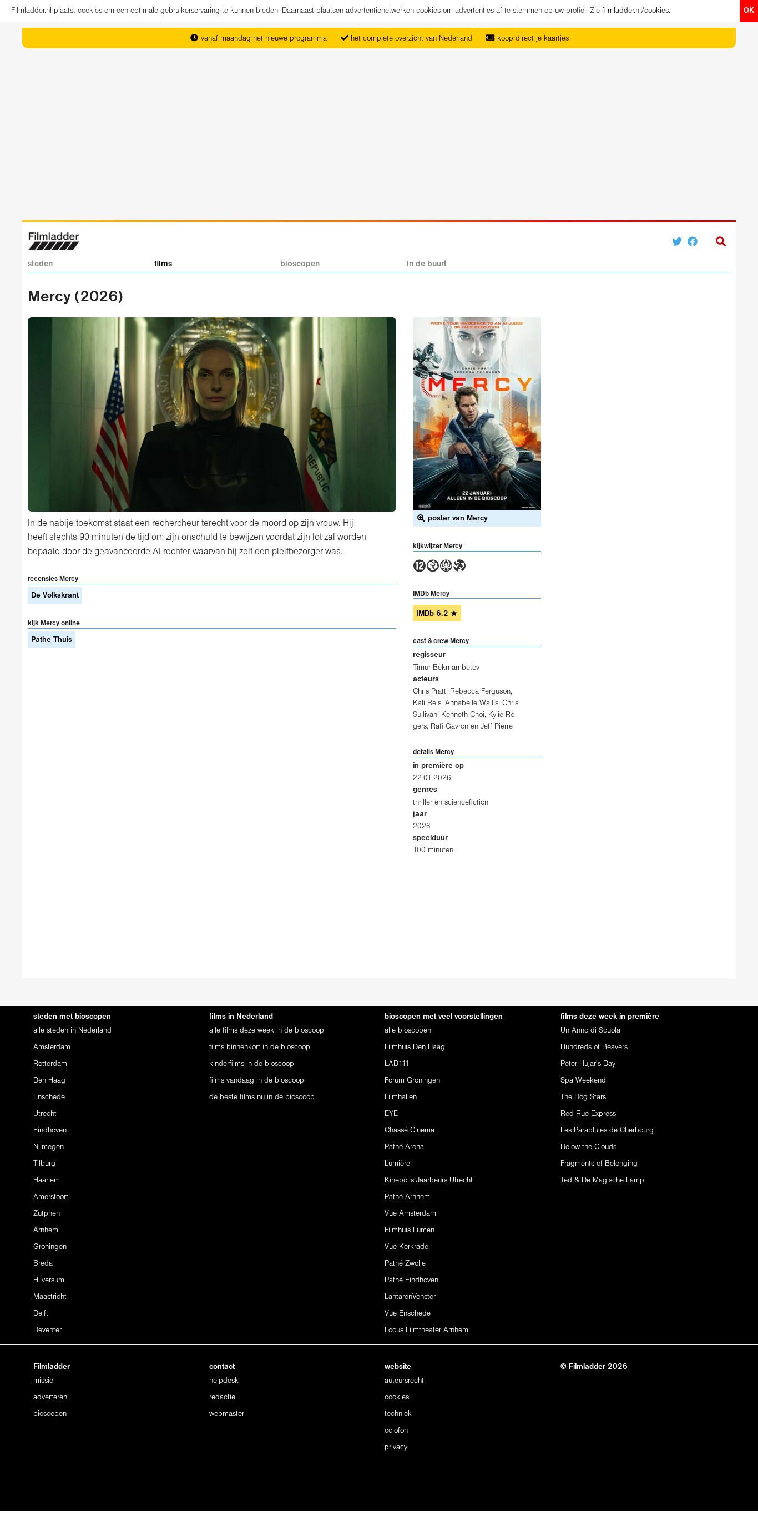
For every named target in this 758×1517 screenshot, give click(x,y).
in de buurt (427, 264)
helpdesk (224, 1381)
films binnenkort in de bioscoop (259, 1047)
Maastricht (50, 1297)
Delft (40, 1314)
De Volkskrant (55, 596)
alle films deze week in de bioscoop (266, 1031)
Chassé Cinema (409, 1130)
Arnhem (45, 1230)
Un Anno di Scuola (590, 1031)
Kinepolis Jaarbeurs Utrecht (429, 1180)
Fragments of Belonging (599, 1164)
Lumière (397, 1164)
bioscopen (300, 264)
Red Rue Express (588, 1114)
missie (43, 1381)
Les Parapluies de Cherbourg (607, 1130)
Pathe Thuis (51, 640)
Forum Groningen (412, 1081)
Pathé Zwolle (405, 1264)
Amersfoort (50, 1197)
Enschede (49, 1097)
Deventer (47, 1330)
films (163, 264)
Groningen (50, 1247)
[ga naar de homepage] (53, 240)
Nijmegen (48, 1147)
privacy (396, 1447)
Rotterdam (50, 1064)
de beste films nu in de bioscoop (262, 1097)
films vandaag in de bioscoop (256, 1081)
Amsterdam (51, 1047)
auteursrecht (404, 1381)
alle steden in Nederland (72, 1031)
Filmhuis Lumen (409, 1230)
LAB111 (397, 1064)
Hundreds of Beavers (594, 1047)
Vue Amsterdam (410, 1214)
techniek (398, 1414)
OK (749, 11)
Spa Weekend (583, 1081)
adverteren (50, 1397)
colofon (396, 1431)
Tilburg (44, 1164)
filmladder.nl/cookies (635, 11)
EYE (391, 1114)
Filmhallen (401, 1097)
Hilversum (48, 1280)
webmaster (226, 1414)
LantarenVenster (410, 1297)
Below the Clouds (588, 1147)
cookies (397, 1397)
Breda (43, 1264)
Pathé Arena (404, 1147)
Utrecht (45, 1114)
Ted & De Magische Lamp (602, 1180)
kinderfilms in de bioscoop (251, 1064)
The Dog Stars (583, 1097)
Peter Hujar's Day (587, 1064)
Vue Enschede (408, 1314)
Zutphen (46, 1214)
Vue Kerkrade (406, 1247)
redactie (222, 1397)
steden (40, 264)
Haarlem (46, 1180)
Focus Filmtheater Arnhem (426, 1330)
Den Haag (49, 1081)
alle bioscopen (408, 1031)
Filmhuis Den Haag (415, 1047)
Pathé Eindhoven (411, 1280)
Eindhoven (50, 1130)
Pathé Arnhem (407, 1197)
